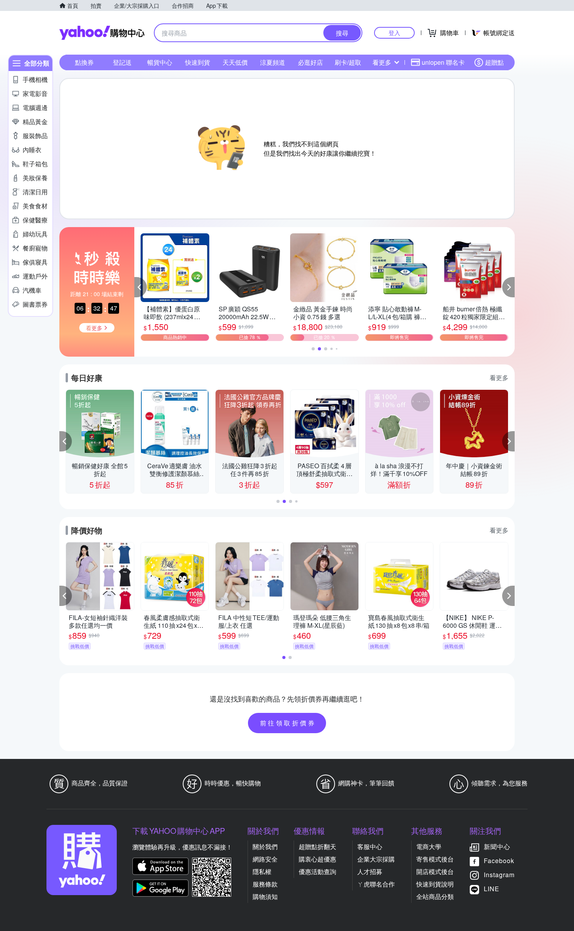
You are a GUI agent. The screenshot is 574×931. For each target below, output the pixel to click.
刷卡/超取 (348, 62)
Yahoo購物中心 (101, 32)
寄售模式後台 (435, 859)
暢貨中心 (159, 62)
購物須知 (265, 896)
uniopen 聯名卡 (443, 62)
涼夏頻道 (272, 62)
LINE (491, 888)
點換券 (84, 62)
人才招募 (369, 871)
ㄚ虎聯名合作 (376, 883)
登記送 (122, 62)
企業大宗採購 (376, 859)
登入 (394, 32)
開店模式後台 (435, 871)
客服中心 (369, 846)
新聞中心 (497, 846)
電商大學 (428, 846)
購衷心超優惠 (317, 859)
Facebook (499, 860)
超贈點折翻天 (317, 846)
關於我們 (265, 846)
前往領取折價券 (288, 722)
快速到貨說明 (435, 883)
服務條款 (265, 883)
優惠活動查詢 (317, 871)
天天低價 (235, 62)
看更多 (382, 62)
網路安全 (265, 859)
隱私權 (262, 871)
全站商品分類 (435, 896)
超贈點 (494, 62)
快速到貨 (197, 62)
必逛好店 (310, 62)
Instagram (499, 874)
